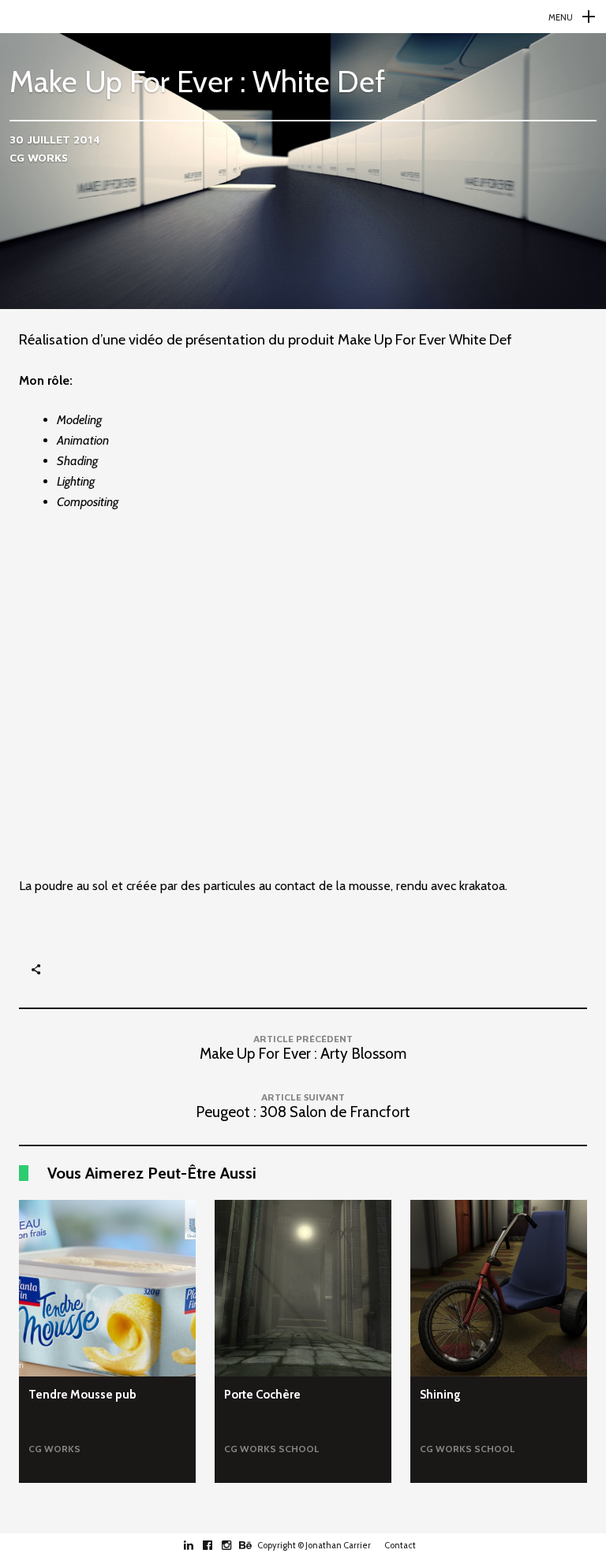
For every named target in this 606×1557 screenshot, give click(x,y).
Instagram (234, 1545)
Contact (400, 1545)
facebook (215, 1545)
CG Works (38, 157)
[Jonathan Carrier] (303, 16)
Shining (440, 1395)
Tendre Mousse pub (82, 1395)
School (299, 1449)
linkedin (196, 1545)
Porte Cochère (262, 1395)
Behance (253, 1545)
